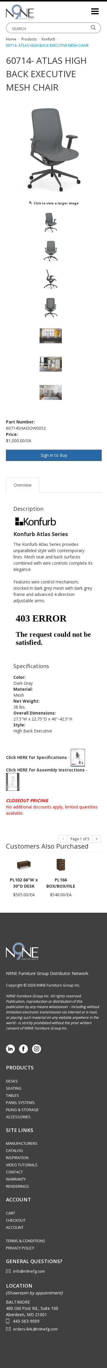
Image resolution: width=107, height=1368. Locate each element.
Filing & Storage (22, 1109)
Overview (23, 485)
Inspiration (17, 1157)
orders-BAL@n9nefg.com (35, 1329)
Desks (12, 1081)
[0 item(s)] (86, 9)
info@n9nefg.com (29, 1271)
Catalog (14, 1150)
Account (14, 1227)
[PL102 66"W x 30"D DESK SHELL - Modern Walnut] (23, 864)
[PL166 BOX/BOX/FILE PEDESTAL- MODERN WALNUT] (60, 864)
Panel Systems (20, 1102)
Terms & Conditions (25, 1240)
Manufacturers (21, 1143)
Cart (10, 1213)
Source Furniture (35, 11)
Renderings (17, 1186)
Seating (13, 1088)
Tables (12, 1095)
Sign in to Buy (54, 455)
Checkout (16, 1220)
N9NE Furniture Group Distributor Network (47, 973)
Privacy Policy (20, 1248)
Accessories (18, 1116)
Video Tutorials (21, 1164)
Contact (14, 1172)
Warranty (16, 1179)
